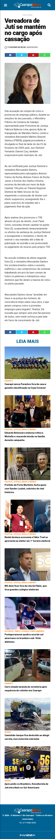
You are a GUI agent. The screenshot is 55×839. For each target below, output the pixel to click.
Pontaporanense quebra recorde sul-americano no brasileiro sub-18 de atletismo (24, 638)
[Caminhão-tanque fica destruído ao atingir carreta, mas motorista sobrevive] (27, 714)
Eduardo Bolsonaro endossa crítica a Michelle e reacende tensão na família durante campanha (25, 436)
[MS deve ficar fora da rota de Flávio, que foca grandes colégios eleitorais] (27, 564)
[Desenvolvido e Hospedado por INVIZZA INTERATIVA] (27, 835)
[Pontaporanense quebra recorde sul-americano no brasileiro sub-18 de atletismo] (27, 613)
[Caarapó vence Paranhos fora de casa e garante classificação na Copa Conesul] (27, 362)
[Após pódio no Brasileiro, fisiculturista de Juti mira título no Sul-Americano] (27, 762)
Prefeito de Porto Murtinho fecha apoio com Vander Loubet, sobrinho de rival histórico (25, 489)
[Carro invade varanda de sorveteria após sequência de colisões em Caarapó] (27, 665)
